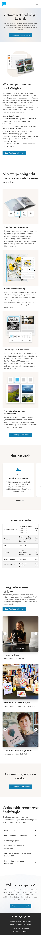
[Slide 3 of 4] (22, 500)
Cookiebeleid (25, 928)
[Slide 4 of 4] (24, 500)
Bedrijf (12, 924)
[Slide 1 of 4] (18, 500)
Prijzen (29, 924)
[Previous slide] (5, 634)
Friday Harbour (11, 654)
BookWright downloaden (20, 35)
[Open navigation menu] (37, 4)
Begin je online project (20, 906)
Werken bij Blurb (20, 924)
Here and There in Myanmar (18, 750)
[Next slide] (36, 634)
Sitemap (25, 931)
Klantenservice (17, 931)
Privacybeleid (16, 928)
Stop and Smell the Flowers (17, 702)
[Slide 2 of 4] (20, 500)
